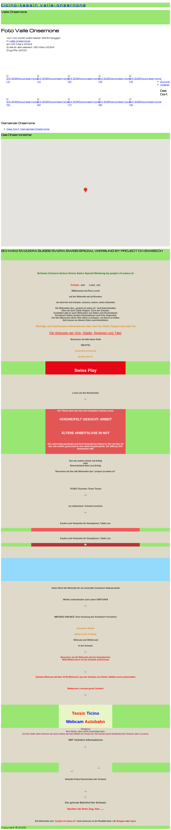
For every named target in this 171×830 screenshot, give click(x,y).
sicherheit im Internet (85, 351)
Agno (133, 821)
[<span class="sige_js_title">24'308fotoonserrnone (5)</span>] (22, 104)
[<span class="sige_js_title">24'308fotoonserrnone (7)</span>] (84, 104)
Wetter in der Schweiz (85, 634)
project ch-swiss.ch (65, 821)
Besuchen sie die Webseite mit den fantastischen (85, 657)
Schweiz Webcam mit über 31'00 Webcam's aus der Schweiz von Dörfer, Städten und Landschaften (85, 677)
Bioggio (121, 821)
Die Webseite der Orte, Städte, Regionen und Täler (85, 333)
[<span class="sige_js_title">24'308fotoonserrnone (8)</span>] (115, 104)
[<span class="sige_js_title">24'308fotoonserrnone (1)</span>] (22, 81)
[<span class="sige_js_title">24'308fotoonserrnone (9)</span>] (145, 104)
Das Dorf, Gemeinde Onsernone (27, 128)
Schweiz (75, 285)
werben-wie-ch (85, 357)
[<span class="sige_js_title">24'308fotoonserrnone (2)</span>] (84, 81)
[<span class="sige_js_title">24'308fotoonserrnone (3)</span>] (115, 81)
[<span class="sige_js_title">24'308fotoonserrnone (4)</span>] (145, 81)
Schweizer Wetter (85, 628)
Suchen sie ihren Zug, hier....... (85, 808)
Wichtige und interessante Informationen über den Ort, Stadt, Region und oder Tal (85, 326)
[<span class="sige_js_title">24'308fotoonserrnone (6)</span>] (53, 104)
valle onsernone (19, 40)
